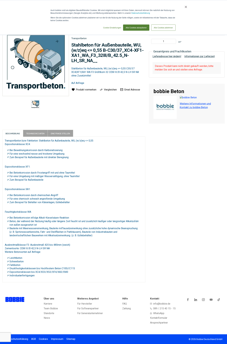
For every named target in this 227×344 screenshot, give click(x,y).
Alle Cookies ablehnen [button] (163, 27)
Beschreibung (13, 133)
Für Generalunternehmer (90, 313)
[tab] (12, 133)
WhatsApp (158, 313)
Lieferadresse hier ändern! (167, 56)
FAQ (124, 303)
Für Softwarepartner (88, 308)
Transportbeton (79, 38)
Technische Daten (35, 133)
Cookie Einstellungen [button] (112, 27)
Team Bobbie (51, 308)
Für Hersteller (84, 303)
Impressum (57, 339)
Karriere (48, 303)
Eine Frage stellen (60, 133)
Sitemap (70, 339)
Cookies (43, 339)
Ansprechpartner (159, 322)
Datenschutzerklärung (140, 13)
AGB (33, 339)
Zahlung (126, 308)
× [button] (185, 5)
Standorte (49, 313)
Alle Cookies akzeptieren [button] (136, 27)
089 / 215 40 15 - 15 (164, 308)
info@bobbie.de (161, 303)
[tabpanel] (35, 105)
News (47, 317)
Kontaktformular (158, 317)
